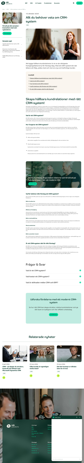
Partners (34, 446)
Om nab (34, 444)
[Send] (80, 459)
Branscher (57, 3)
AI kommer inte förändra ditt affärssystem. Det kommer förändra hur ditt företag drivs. (12, 50)
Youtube (50, 453)
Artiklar (49, 427)
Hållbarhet (34, 448)
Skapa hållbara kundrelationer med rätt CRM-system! (46, 78)
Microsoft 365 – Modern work (37, 433)
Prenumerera (7, 33)
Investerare (34, 453)
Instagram (50, 451)
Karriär (33, 451)
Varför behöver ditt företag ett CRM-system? (43, 86)
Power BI (34, 436)
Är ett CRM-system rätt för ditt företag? (42, 89)
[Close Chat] (80, 417)
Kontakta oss (53, 314)
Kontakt (79, 3)
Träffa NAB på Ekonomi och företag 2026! (12, 56)
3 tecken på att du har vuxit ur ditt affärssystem (12, 44)
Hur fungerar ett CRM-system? (39, 84)
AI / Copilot (38, 3)
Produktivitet (47, 3)
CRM (31, 3)
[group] (67, 438)
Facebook (50, 448)
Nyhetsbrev (50, 444)
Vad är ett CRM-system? (37, 81)
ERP (26, 3)
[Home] (7, 3)
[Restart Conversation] (77, 417)
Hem (4, 9)
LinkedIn (50, 446)
